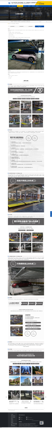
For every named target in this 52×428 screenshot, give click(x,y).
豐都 (34, 409)
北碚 (17, 409)
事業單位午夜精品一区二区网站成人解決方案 (23, 426)
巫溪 (39, 409)
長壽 (22, 409)
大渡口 (12, 409)
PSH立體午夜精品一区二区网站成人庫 (17, 21)
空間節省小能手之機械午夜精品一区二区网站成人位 (32, 426)
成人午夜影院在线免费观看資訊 (12, 7)
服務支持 (12, 422)
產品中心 (12, 418)
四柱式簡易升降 (30, 26)
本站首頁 (12, 414)
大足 (19, 409)
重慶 (8, 409)
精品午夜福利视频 (13, 23)
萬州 (9, 409)
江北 (13, 409)
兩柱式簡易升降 (12, 26)
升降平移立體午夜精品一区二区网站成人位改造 (25, 21)
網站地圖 (1, 427)
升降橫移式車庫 (17, 23)
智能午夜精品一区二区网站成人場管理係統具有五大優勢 (24, 425)
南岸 (16, 409)
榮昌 (29, 409)
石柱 (40, 409)
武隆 (32, 409)
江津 (23, 409)
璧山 (27, 409)
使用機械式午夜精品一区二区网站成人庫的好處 (23, 423)
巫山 (38, 409)
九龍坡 (15, 409)
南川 (26, 409)
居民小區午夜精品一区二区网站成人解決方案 (34, 425)
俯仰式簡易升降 (21, 26)
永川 (25, 409)
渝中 (11, 409)
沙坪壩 (14, 409)
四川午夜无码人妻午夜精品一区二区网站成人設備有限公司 (38, 420)
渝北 (20, 409)
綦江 (18, 409)
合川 (24, 409)
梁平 (31, 409)
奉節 (37, 409)
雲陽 (36, 409)
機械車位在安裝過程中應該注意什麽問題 (31, 423)
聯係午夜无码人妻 (20, 7)
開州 (30, 409)
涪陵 (10, 409)
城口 (33, 409)
